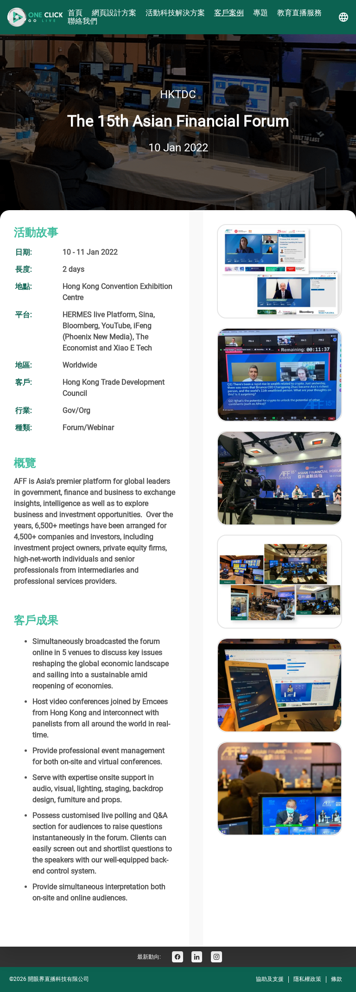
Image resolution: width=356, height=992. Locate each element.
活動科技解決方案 (175, 12)
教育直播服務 (299, 12)
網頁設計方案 (114, 12)
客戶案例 (229, 12)
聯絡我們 (82, 21)
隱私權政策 (307, 979)
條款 (336, 979)
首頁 (75, 12)
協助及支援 (270, 979)
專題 (260, 12)
